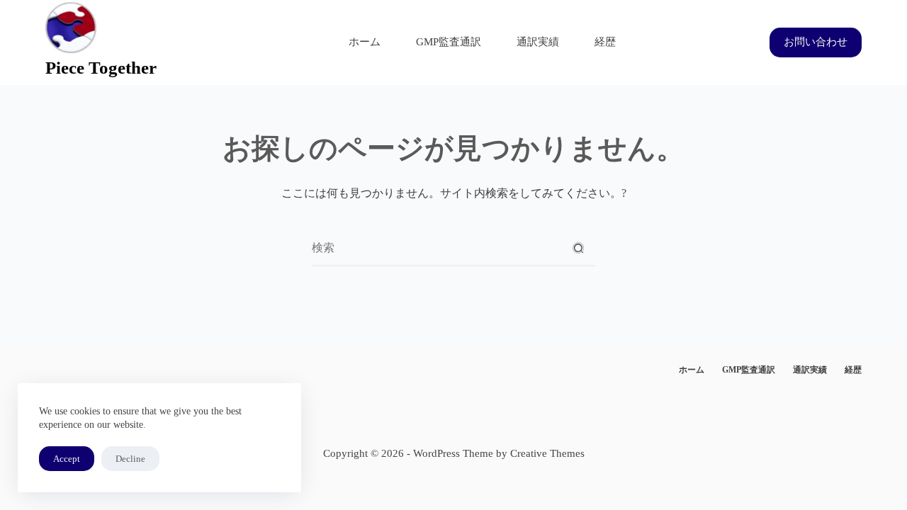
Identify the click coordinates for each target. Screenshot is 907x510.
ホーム (365, 41)
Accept (66, 458)
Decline (130, 458)
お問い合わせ (815, 41)
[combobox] (436, 248)
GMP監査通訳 (448, 41)
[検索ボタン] (578, 248)
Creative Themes (547, 453)
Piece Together (101, 67)
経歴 (605, 41)
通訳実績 (538, 41)
